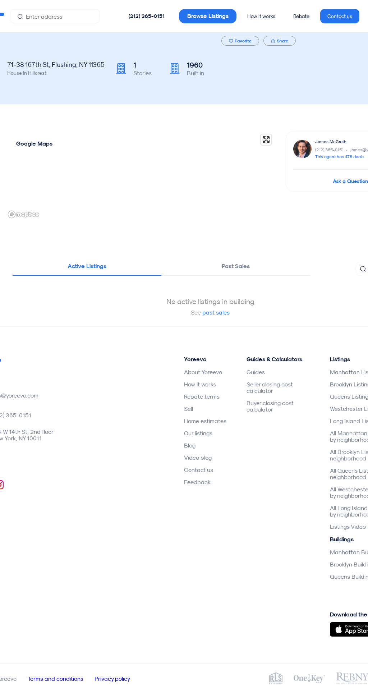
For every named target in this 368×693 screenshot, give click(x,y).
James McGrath (330, 141)
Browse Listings (208, 16)
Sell (188, 408)
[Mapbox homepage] (23, 214)
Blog (190, 445)
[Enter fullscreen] (266, 139)
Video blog (198, 457)
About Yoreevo (203, 372)
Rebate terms (202, 396)
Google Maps (34, 143)
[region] (140, 176)
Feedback (197, 482)
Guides (256, 372)
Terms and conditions (55, 678)
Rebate (301, 16)
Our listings (198, 433)
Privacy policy (112, 678)
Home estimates (205, 421)
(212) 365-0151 (147, 16)
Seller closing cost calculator (270, 387)
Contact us (339, 16)
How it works (261, 16)
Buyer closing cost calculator (270, 406)
